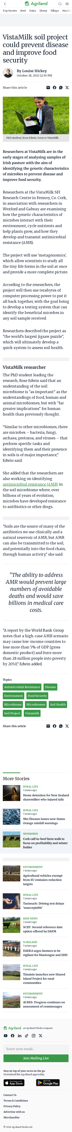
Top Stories (10, 10)
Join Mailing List (36, 1058)
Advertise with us (14, 1111)
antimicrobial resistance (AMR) (30, 484)
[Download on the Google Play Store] (52, 1082)
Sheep (43, 10)
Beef (23, 10)
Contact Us (9, 1095)
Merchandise (11, 1117)
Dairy (32, 10)
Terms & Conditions (15, 1100)
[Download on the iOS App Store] (18, 1082)
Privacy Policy (11, 1106)
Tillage (55, 10)
